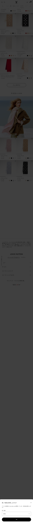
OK (16, 519)
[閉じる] (31, 502)
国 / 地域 (3, 510)
